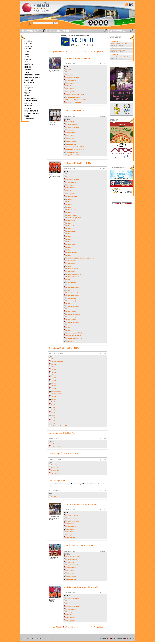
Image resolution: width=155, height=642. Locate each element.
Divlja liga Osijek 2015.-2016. (62, 432)
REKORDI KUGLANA (31, 113)
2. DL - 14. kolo (56, 446)
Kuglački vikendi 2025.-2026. (119, 43)
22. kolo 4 (69, 199)
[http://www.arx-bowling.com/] (121, 154)
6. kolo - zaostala (71, 271)
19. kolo (68, 223)
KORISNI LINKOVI (30, 101)
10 (66, 51)
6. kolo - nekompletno (72, 295)
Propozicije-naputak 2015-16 (74, 97)
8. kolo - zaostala (71, 282)
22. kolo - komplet (71, 196)
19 (94, 51)
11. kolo (68, 266)
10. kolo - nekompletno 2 (73, 274)
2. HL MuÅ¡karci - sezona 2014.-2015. (81, 504)
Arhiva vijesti (29, 119)
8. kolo (68, 285)
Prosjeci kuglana (71, 80)
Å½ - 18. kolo (55, 474)
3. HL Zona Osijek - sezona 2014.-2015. (81, 587)
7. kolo (68, 290)
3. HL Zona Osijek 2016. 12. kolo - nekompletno (80, 258)
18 (90, 51)
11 (69, 51)
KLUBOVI (27, 49)
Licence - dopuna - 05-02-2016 (75, 333)
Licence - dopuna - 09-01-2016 (75, 94)
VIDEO (26, 116)
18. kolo (68, 229)
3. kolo (53, 418)
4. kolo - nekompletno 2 (73, 314)
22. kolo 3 (69, 202)
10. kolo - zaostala (71, 253)
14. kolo (68, 247)
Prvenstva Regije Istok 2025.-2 (119, 57)
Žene (27, 72)
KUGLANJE (28, 44)
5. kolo (68, 304)
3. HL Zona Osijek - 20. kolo (74, 218)
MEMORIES (28, 106)
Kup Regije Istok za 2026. (117, 50)
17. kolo (68, 237)
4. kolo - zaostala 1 (71, 309)
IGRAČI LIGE (28, 64)
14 (78, 51)
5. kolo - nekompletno (72, 306)
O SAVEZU (28, 46)
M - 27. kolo (54, 468)
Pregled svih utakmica (72, 78)
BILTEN (27, 85)
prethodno (57, 51)
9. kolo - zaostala (71, 261)
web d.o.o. (111, 638)
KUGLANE (28, 59)
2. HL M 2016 (70, 69)
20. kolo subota (70, 221)
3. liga (27, 57)
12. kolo (68, 255)
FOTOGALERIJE (30, 98)
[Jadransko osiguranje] (77, 49)
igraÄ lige (54, 465)
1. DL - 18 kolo (55, 444)
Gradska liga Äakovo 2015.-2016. (63, 453)
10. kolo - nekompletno (73, 277)
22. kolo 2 (69, 204)
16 (84, 51)
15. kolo (68, 242)
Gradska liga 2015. (57, 480)
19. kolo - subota (71, 226)
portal (125, 638)
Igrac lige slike (70, 92)
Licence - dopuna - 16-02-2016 (75, 147)
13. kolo (68, 250)
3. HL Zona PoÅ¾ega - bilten (60, 426)
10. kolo (53, 399)
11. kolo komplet (56, 391)
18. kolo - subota (71, 231)
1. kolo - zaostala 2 (71, 312)
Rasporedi (29, 88)
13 (75, 51)
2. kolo (68, 328)
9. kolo (68, 279)
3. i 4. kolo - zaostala (72, 293)
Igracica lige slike (71, 144)
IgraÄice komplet (71, 141)
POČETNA (28, 41)
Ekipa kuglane (70, 83)
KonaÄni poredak (71, 72)
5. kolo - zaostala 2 (71, 263)
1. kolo (68, 330)
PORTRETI (28, 103)
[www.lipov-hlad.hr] (121, 143)
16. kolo (68, 239)
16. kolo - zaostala (71, 234)
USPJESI (27, 108)
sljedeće (99, 51)
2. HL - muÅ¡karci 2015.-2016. (77, 58)
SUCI (26, 62)
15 (81, 51)
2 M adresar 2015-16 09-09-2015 (76, 100)
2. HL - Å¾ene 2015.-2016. (75, 110)
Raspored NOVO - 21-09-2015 (75, 149)
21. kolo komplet (71, 210)
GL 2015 (54, 496)
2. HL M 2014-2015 (72, 515)
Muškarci (28, 70)
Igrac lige (69, 535)
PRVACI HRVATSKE (31, 111)
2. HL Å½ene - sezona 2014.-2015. (79, 545)
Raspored (69, 341)
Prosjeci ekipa (70, 75)
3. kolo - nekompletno (72, 322)
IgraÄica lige (70, 138)
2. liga (27, 54)
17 (87, 51)
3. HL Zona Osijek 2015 (73, 598)
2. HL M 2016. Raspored (73, 102)
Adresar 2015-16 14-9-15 (73, 336)
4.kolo (53, 415)
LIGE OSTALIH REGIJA (32, 77)
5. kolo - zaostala (71, 298)
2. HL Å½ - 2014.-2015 (73, 557)
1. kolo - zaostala (71, 325)
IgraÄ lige (69, 86)
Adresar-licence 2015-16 (73, 152)
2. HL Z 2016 (70, 122)
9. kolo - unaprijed (71, 301)
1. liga (27, 51)
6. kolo (53, 410)
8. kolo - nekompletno (72, 287)
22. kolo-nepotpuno (57, 362)
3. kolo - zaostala (71, 320)
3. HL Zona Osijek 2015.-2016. (77, 162)
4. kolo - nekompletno (72, 317)
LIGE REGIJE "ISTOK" (32, 75)
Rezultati (28, 90)
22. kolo (68, 207)
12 (72, 51)
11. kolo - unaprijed (72, 269)
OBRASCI (27, 96)
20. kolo (53, 367)
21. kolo (68, 212)
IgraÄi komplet (70, 89)
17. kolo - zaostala (71, 215)
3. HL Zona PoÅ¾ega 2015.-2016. (64, 347)
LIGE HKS (27, 67)
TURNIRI (27, 93)
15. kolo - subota (71, 245)
